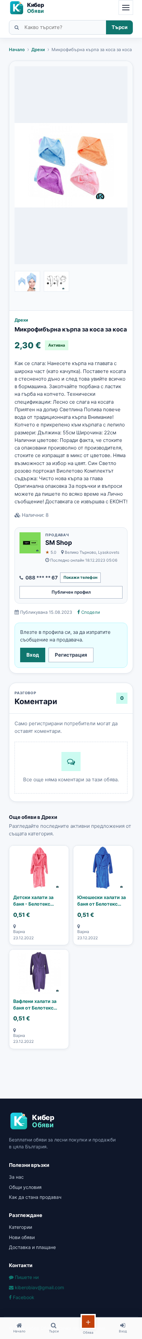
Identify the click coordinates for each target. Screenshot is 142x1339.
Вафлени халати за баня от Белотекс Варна (34, 1004)
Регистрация (71, 655)
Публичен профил (71, 592)
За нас (16, 1177)
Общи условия (25, 1187)
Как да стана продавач (35, 1197)
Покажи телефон (80, 577)
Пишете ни (26, 1277)
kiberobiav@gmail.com (39, 1287)
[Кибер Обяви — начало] (29, 8)
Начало (17, 49)
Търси (119, 27)
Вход (32, 655)
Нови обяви (22, 1237)
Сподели (90, 612)
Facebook (23, 1297)
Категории (20, 1227)
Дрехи (38, 49)
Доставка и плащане (32, 1247)
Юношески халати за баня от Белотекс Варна (101, 900)
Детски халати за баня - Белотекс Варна (33, 900)
